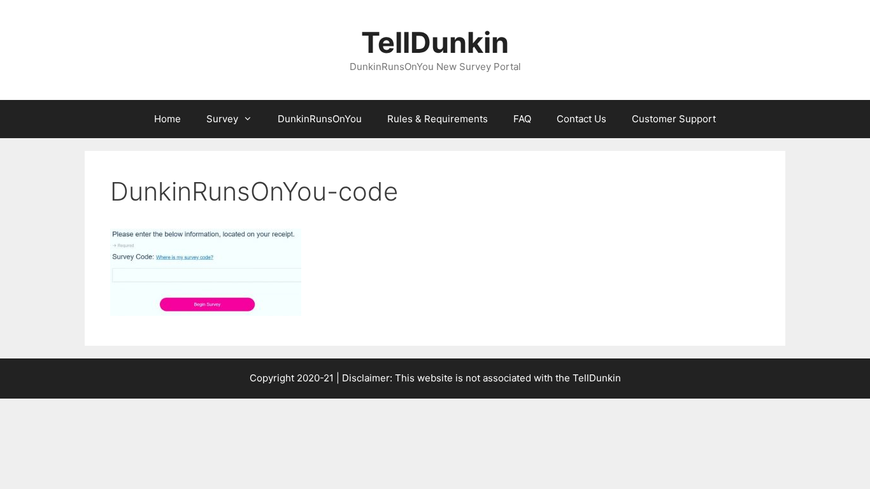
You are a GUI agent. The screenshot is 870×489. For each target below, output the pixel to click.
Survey (222, 119)
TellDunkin (435, 42)
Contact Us (581, 119)
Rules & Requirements (437, 119)
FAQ (522, 119)
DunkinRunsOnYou (320, 119)
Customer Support (674, 119)
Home (167, 119)
